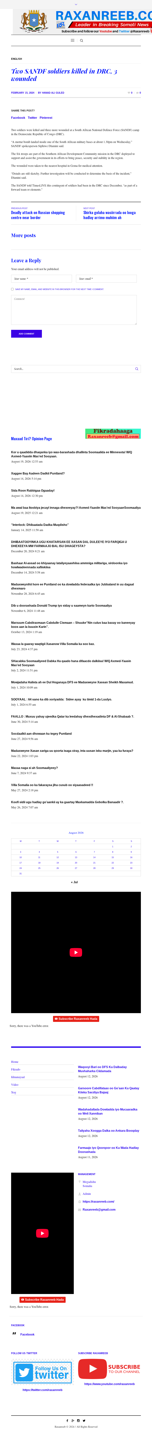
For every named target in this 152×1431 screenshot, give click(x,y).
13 (76, 857)
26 (58, 868)
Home (14, 1062)
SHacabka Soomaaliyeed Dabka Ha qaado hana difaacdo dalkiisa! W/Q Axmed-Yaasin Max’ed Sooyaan (71, 663)
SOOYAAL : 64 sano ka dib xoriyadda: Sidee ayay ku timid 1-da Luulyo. (61, 699)
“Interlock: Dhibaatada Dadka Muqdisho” (40, 524)
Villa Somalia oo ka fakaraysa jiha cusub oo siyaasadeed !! (52, 785)
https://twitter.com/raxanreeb (42, 1390)
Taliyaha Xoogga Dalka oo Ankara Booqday (108, 1130)
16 (131, 857)
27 (76, 868)
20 (76, 863)
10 (20, 857)
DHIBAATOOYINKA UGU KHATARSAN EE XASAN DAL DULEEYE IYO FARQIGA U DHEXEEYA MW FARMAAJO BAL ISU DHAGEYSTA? (69, 544)
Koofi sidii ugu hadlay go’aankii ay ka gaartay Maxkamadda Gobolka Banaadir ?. (67, 802)
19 (58, 863)
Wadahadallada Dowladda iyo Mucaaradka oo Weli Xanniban (107, 1111)
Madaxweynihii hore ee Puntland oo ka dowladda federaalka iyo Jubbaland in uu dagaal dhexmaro (72, 586)
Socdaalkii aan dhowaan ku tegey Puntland (41, 733)
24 (20, 868)
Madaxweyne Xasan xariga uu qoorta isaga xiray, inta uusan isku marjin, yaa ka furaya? (72, 750)
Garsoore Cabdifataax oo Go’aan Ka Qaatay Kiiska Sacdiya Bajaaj (108, 1090)
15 (113, 857)
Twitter (32, 117)
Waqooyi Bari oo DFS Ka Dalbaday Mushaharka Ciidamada (102, 1069)
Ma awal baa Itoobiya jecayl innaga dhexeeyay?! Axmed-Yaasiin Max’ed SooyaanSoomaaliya (76, 507)
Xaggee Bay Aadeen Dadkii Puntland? (38, 473)
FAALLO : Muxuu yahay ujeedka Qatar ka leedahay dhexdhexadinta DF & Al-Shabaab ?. (72, 716)
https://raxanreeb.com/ (98, 1201)
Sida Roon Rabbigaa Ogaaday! (32, 490)
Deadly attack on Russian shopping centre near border (38, 214)
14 (94, 857)
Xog (13, 1092)
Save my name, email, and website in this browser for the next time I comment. (59, 289)
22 (113, 863)
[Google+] (73, 1420)
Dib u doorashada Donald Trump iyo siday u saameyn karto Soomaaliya (61, 605)
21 (94, 863)
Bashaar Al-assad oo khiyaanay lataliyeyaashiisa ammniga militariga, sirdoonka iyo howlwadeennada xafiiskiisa (69, 565)
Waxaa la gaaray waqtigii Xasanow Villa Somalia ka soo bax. (53, 644)
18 (39, 863)
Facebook (18, 117)
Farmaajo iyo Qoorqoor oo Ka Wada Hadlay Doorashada (108, 1149)
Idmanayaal (18, 1077)
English (16, 59)
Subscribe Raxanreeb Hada (78, 1018)
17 (20, 863)
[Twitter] (84, 1420)
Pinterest (46, 117)
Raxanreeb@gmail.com (99, 1209)
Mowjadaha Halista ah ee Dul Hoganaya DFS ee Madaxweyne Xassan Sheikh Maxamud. (72, 682)
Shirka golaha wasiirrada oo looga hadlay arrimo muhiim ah (109, 214)
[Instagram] (78, 1420)
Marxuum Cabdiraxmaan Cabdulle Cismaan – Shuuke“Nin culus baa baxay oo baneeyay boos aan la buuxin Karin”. (73, 624)
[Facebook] (67, 1420)
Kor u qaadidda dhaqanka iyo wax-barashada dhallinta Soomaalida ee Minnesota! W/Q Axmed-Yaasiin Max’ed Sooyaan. (71, 454)
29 (113, 868)
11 (39, 857)
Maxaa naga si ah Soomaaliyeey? (34, 767)
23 (131, 863)
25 (39, 868)
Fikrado (15, 1069)
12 (58, 857)
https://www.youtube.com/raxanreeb (109, 1384)
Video (14, 1084)
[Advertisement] (69, 404)
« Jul (74, 882)
